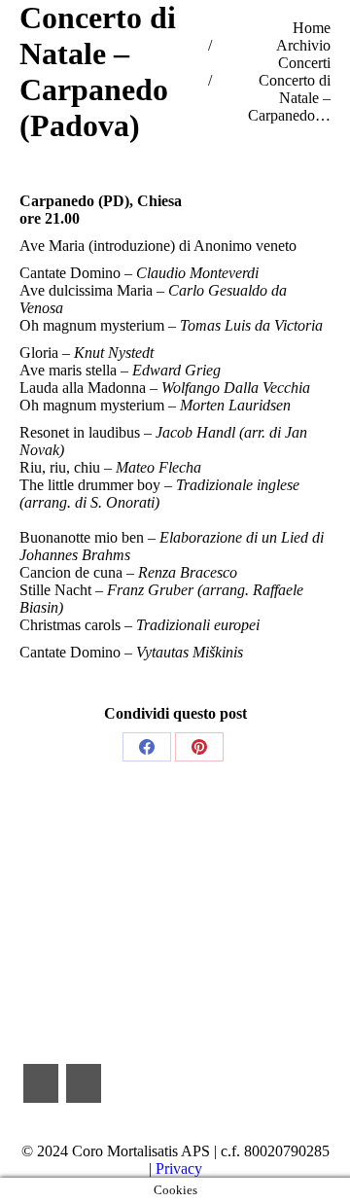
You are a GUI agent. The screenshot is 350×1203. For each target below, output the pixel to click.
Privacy (179, 1168)
